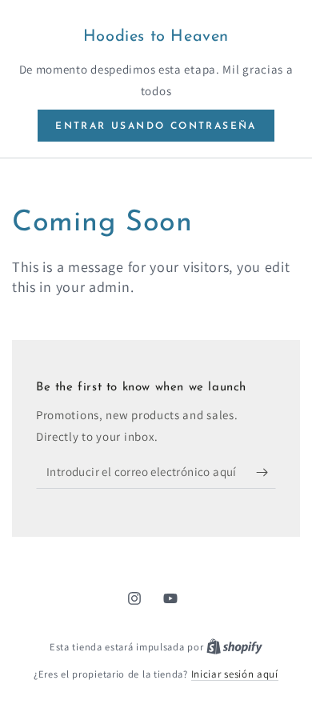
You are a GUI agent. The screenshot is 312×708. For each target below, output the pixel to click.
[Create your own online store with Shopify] (234, 647)
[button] (156, 126)
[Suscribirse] (266, 472)
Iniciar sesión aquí (234, 674)
